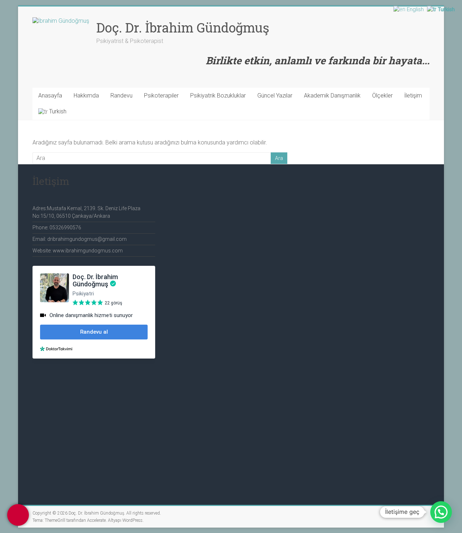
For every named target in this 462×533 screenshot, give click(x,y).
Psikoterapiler (161, 95)
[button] (441, 512)
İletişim (413, 95)
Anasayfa (50, 95)
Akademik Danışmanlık (332, 95)
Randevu (121, 95)
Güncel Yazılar (274, 95)
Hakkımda (86, 95)
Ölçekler (382, 95)
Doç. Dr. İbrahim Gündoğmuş (182, 27)
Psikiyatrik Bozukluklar (218, 95)
